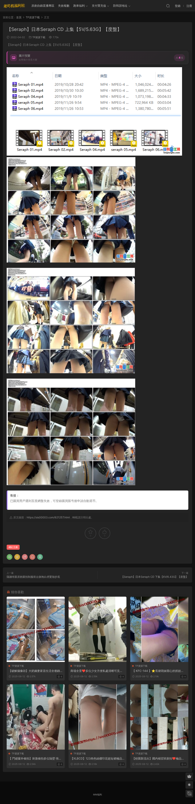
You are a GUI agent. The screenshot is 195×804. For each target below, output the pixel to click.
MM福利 (97, 794)
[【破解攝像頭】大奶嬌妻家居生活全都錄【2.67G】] (36, 629)
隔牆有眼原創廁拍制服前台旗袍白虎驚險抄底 (33, 576)
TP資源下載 (38, 37)
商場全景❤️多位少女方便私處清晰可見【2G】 (97, 671)
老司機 (14, 5)
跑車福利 (79, 5)
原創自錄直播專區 (42, 5)
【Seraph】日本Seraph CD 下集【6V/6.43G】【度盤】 (154, 576)
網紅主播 (13, 547)
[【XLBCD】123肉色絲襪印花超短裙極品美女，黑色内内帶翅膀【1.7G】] (98, 717)
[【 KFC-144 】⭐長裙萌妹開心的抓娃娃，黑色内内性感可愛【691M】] (159, 629)
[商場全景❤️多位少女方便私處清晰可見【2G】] (98, 629)
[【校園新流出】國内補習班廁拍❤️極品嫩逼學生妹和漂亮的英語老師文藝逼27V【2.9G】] (159, 717)
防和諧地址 (120, 5)
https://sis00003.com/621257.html (48, 517)
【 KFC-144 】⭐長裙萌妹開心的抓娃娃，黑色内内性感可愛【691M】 (156, 671)
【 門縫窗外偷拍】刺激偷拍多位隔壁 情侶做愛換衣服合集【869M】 (35, 758)
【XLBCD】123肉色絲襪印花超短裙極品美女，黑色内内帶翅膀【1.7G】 (96, 758)
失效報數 (64, 5)
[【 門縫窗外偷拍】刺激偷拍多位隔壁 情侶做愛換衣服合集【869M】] (36, 717)
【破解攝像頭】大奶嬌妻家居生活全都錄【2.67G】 (34, 671)
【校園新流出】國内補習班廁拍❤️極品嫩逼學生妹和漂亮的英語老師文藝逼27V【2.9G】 (159, 758)
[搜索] (168, 6)
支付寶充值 (99, 5)
